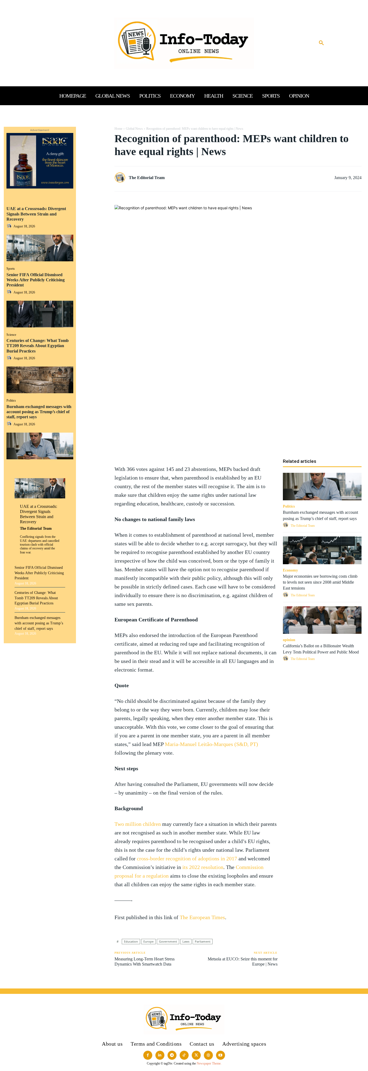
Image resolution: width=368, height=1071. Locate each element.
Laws (185, 941)
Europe (148, 941)
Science (11, 335)
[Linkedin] (93, 170)
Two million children (137, 824)
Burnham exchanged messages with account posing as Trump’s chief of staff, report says (38, 411)
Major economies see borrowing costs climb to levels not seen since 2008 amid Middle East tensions (320, 582)
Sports (10, 269)
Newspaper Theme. (209, 1063)
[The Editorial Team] (121, 177)
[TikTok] (184, 1055)
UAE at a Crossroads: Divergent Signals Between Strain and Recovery (36, 213)
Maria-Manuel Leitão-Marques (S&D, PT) (211, 744)
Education (131, 941)
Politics (11, 400)
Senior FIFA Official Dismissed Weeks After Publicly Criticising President (35, 279)
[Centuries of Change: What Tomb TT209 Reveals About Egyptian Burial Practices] (39, 380)
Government (168, 941)
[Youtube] (220, 1055)
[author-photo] (9, 226)
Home (118, 129)
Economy (290, 570)
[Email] (93, 182)
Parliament (202, 941)
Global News (134, 129)
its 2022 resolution (202, 867)
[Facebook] (93, 132)
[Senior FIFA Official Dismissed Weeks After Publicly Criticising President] (39, 314)
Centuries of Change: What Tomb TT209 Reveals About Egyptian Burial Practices (37, 345)
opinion (289, 640)
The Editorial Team (36, 528)
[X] (93, 144)
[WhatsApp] (93, 157)
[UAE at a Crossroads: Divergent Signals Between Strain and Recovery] (39, 248)
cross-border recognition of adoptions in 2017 (187, 858)
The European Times (202, 917)
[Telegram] (93, 195)
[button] (321, 43)
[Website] (208, 1055)
